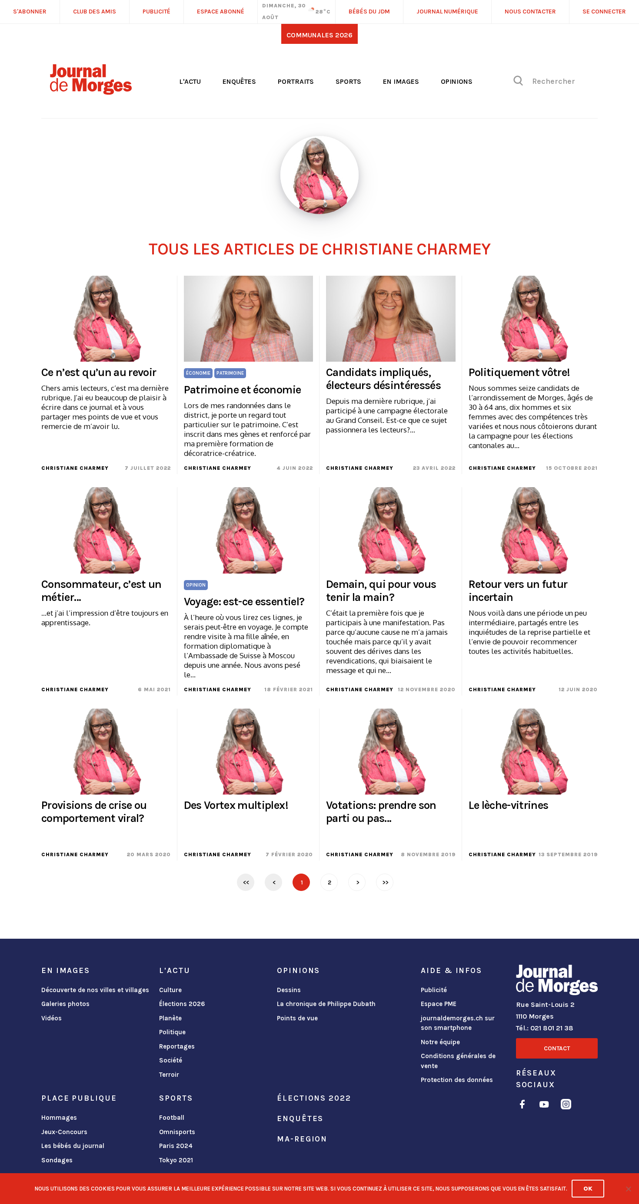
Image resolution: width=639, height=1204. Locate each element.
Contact (557, 1048)
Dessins (289, 990)
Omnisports (177, 1132)
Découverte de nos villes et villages (95, 990)
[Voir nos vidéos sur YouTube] (544, 1106)
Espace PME (438, 1004)
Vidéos (51, 1018)
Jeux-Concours (64, 1132)
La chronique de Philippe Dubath (326, 1004)
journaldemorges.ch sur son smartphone (458, 1023)
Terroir (169, 1075)
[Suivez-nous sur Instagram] (566, 1105)
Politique (172, 1032)
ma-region (302, 1139)
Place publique (78, 1098)
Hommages (59, 1118)
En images (401, 81)
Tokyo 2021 (176, 1160)
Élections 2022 (314, 1098)
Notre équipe (440, 1042)
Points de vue (297, 1018)
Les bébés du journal (72, 1146)
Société (170, 1060)
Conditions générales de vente (458, 1061)
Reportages (177, 1046)
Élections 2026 (182, 1004)
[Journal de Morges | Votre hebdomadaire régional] (91, 91)
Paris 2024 (176, 1146)
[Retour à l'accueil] (557, 982)
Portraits (296, 81)
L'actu (190, 81)
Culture (170, 990)
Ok (587, 1188)
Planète (170, 1018)
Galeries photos (65, 1004)
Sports (348, 81)
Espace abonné (220, 11)
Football (171, 1118)
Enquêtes (239, 81)
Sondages (57, 1160)
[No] (628, 1188)
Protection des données (457, 1080)
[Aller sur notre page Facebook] (522, 1106)
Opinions (457, 81)
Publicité (434, 990)
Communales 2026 (319, 35)
